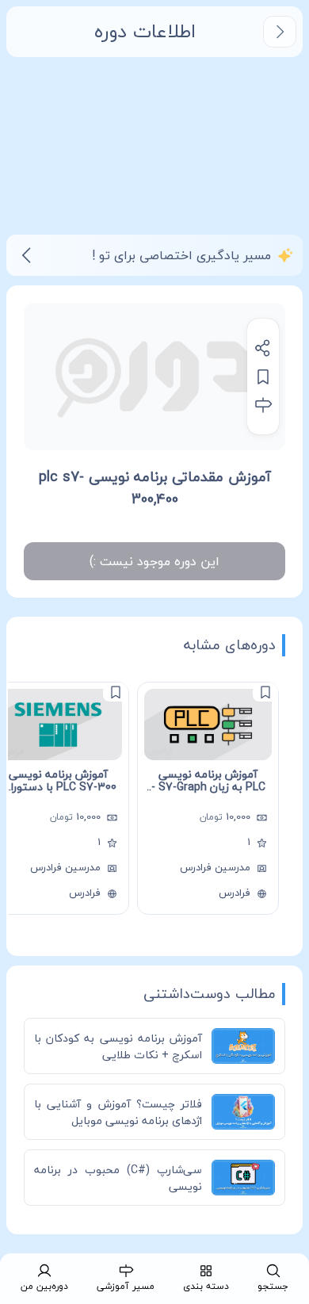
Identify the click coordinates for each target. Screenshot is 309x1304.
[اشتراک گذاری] (263, 348)
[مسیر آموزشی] (263, 405)
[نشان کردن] (263, 376)
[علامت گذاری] (265, 692)
